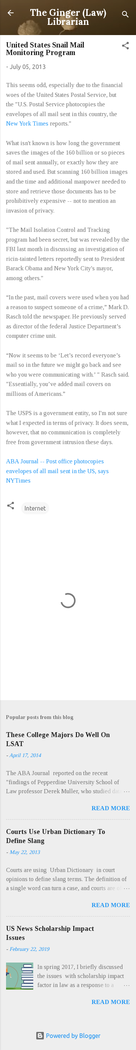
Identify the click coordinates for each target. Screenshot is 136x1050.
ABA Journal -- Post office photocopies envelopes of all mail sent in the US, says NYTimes (57, 471)
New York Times (27, 123)
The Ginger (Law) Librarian (68, 17)
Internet (35, 508)
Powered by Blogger (72, 1035)
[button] (125, 46)
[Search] (125, 15)
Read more (110, 808)
